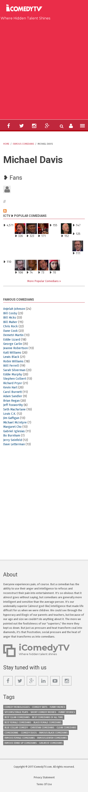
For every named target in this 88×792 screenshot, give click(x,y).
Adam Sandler (12, 396)
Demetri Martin (13, 335)
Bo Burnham (11, 435)
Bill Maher (10, 322)
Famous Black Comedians (53, 732)
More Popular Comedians (43, 281)
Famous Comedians (23, 144)
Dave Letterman (14, 444)
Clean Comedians (66, 727)
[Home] (25, 8)
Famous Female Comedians (19, 737)
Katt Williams (12, 352)
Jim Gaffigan (11, 418)
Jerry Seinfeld (12, 440)
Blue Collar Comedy (16, 727)
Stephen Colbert (14, 379)
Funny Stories (67, 712)
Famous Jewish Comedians (52, 737)
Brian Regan (11, 401)
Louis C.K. (9, 414)
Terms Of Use (44, 784)
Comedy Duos (29, 732)
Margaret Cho (12, 427)
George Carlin (12, 344)
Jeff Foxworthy (13, 405)
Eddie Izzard (11, 339)
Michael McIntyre (15, 422)
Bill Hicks (9, 317)
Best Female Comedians (17, 722)
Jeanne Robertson (15, 348)
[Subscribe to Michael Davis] (44, 211)
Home (6, 144)
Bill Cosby (10, 313)
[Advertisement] (44, 69)
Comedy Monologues (16, 707)
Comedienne (11, 732)
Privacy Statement (44, 777)
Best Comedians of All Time (47, 717)
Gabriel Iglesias (14, 431)
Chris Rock (10, 326)
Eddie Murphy (12, 374)
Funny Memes (57, 707)
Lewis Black (11, 357)
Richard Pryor (12, 383)
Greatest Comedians (50, 743)
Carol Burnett (12, 392)
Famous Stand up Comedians (20, 743)
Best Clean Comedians (16, 717)
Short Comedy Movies (43, 712)
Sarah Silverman (14, 370)
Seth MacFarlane (14, 409)
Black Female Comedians (47, 722)
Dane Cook (10, 331)
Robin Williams (13, 361)
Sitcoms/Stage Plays (16, 712)
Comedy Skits (39, 707)
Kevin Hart (10, 387)
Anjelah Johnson (14, 309)
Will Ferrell (11, 365)
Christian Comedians (42, 727)
